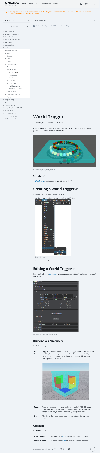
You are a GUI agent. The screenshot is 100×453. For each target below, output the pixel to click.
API (6, 102)
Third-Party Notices (11, 116)
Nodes (9, 53)
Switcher (11, 78)
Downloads (46, 4)
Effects (9, 59)
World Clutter (13, 75)
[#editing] (74, 269)
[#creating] (76, 189)
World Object (39, 123)
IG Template (9, 111)
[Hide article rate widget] (69, 449)
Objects (9, 56)
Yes (55, 449)
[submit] (27, 26)
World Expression (14, 86)
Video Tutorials (10, 37)
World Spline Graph (15, 89)
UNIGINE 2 (60, 123)
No (63, 449)
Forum (23, 4)
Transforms (12, 83)
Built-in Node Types (11, 50)
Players (9, 97)
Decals (9, 61)
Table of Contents (10, 119)
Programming (9, 100)
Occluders (12, 80)
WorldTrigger (39, 181)
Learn (37, 4)
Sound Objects (11, 91)
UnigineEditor (9, 45)
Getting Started (10, 31)
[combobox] (86, 4)
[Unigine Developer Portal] (11, 4)
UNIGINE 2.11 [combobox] (9, 21)
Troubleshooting (10, 113)
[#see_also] (44, 176)
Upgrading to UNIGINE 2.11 (14, 108)
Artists (50, 123)
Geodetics (10, 67)
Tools (6, 48)
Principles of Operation (12, 39)
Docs (31, 4)
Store (55, 4)
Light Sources (11, 64)
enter (64, 436)
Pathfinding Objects (13, 94)
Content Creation (10, 105)
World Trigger (13, 72)
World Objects (11, 70)
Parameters (53, 274)
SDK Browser (9, 42)
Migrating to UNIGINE (12, 34)
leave (64, 441)
